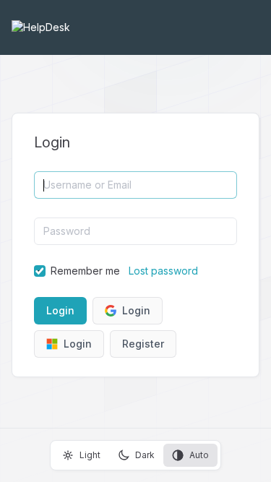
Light (89, 454)
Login (136, 310)
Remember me (85, 270)
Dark (145, 454)
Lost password (163, 270)
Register (143, 343)
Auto (199, 454)
